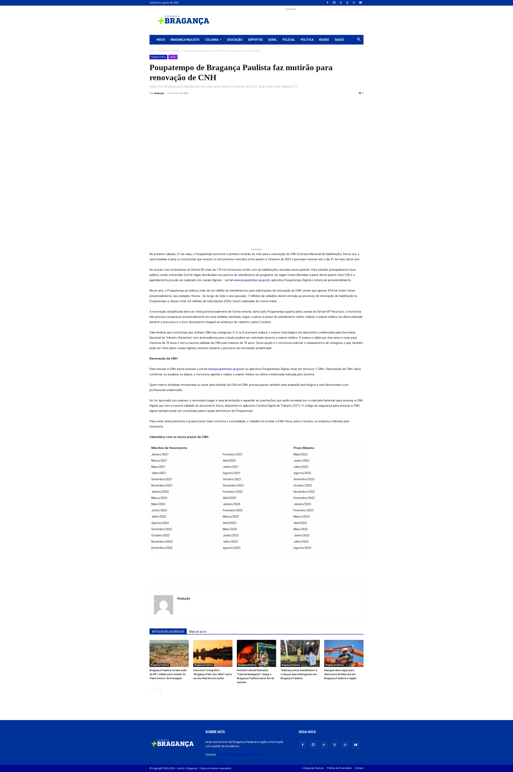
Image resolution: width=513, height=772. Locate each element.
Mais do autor (198, 631)
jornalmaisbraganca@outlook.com (239, 754)
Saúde (339, 39)
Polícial (289, 39)
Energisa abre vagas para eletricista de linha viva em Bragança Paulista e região (340, 674)
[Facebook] (327, 3)
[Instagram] (334, 3)
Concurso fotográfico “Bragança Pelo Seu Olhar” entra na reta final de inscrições (212, 674)
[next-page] (158, 690)
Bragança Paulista (185, 39)
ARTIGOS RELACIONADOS (168, 631)
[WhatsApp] (354, 3)
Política (307, 39)
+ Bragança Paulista (312, 768)
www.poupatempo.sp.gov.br (252, 280)
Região (324, 39)
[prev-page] (152, 690)
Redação (159, 93)
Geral (272, 39)
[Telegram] (209, 102)
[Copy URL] (153, 102)
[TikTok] (341, 3)
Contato (359, 768)
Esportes (255, 39)
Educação (234, 39)
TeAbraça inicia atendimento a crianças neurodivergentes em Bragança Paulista (299, 674)
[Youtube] (360, 3)
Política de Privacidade (339, 768)
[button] (359, 40)
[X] (347, 3)
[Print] (200, 102)
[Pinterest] (181, 102)
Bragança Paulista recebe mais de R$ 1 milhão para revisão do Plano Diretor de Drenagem (168, 674)
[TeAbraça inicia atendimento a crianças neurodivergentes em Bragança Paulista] (300, 653)
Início (161, 39)
